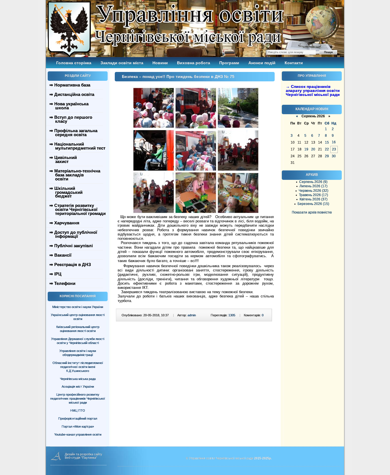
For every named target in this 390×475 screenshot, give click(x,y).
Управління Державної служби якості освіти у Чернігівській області (77, 341)
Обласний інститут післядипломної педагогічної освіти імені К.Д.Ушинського (78, 367)
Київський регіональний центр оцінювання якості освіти (77, 329)
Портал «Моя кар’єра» (78, 426)
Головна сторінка (73, 63)
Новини (160, 63)
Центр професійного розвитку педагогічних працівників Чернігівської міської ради (77, 398)
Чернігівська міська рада (78, 379)
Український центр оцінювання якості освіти (77, 317)
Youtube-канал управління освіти (77, 434)
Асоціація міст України (78, 386)
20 (313, 149)
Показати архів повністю (312, 212)
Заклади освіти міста (121, 63)
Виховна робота (193, 63)
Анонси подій (262, 63)
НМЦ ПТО (77, 410)
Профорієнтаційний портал (77, 418)
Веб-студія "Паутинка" (81, 457)
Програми (229, 63)
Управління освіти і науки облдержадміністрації (77, 353)
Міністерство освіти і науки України (77, 307)
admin (192, 315)
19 (306, 149)
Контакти (294, 63)
